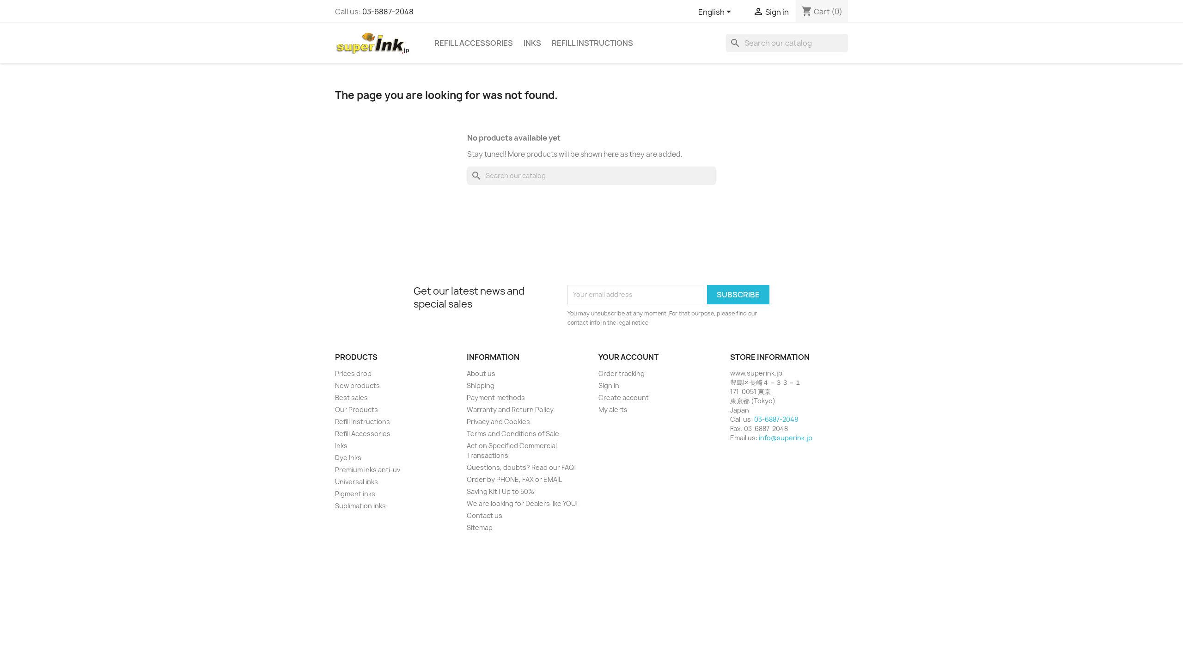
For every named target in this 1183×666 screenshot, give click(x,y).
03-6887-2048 (388, 11)
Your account (628, 357)
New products (357, 385)
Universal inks (356, 481)
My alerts (613, 409)
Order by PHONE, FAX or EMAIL (514, 479)
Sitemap (480, 527)
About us (481, 373)
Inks (532, 43)
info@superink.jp (785, 437)
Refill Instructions (592, 43)
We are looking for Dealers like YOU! (522, 503)
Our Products (356, 409)
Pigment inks (355, 493)
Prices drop (353, 373)
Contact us (484, 515)
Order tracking (621, 373)
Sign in (608, 385)
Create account (623, 397)
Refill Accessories (473, 43)
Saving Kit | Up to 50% (500, 491)
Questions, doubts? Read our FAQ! (521, 467)
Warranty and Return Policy (510, 409)
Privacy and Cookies (498, 421)
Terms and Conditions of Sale (513, 433)
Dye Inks (348, 457)
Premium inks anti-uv (367, 469)
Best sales (351, 397)
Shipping (480, 385)
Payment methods (496, 397)
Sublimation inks (360, 505)
